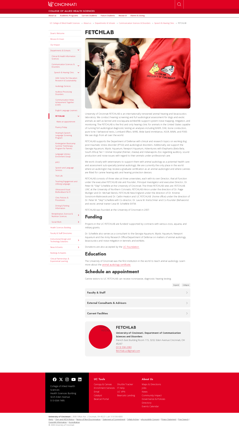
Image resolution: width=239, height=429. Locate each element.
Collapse (186, 285)
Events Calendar (150, 406)
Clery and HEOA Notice (64, 419)
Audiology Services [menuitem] (63, 86)
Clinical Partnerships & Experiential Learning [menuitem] (59, 259)
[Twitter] (61, 380)
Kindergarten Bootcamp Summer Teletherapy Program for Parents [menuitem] (65, 146)
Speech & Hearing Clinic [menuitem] (64, 72)
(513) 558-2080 (124, 347)
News (145, 391)
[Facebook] (55, 380)
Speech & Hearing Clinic (164, 23)
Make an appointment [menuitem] (66, 121)
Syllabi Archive (133, 419)
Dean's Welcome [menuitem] (57, 33)
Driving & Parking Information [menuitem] (62, 207)
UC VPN (121, 391)
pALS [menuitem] (57, 162)
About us (88, 23)
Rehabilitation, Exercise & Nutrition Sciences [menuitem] (62, 215)
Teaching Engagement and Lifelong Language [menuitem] (66, 182)
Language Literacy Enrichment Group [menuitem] (63, 155)
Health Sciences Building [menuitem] (60, 227)
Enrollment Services (104, 387)
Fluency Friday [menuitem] (61, 127)
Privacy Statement (168, 419)
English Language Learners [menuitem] (66, 110)
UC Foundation (131, 246)
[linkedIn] (80, 380)
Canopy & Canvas (103, 384)
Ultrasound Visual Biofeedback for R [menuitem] (62, 190)
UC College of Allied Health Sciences (65, 23)
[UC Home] (62, 4)
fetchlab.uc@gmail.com (128, 350)
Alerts (51, 419)
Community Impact (152, 395)
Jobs (144, 387)
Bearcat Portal (101, 398)
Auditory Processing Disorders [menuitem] (63, 93)
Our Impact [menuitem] (55, 45)
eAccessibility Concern (150, 419)
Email (96, 391)
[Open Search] (179, 4)
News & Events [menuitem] (56, 247)
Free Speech (183, 419)
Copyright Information (58, 422)
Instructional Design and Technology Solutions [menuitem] (60, 240)
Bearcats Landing (126, 395)
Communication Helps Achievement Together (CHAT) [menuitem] (64, 102)
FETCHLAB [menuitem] (59, 116)
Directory (146, 402)
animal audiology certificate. (116, 264)
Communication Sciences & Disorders (135, 23)
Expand (176, 285)
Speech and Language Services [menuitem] (64, 169)
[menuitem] (52, 15)
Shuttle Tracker (125, 384)
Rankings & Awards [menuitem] (58, 253)
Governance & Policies (153, 398)
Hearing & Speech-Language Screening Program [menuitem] (63, 135)
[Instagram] (67, 380)
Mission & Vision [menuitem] (57, 39)
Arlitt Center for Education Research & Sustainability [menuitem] (66, 79)
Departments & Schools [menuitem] (60, 50)
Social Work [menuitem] (56, 222)
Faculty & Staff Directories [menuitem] (61, 233)
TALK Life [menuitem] (59, 176)
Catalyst (98, 395)
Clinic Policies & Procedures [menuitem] (61, 198)
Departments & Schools (105, 23)
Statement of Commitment (114, 419)
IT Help (121, 387)
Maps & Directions (151, 384)
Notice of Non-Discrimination (88, 419)
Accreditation (74, 422)
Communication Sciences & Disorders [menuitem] (63, 65)
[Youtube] (73, 380)
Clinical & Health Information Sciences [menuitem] (64, 57)
